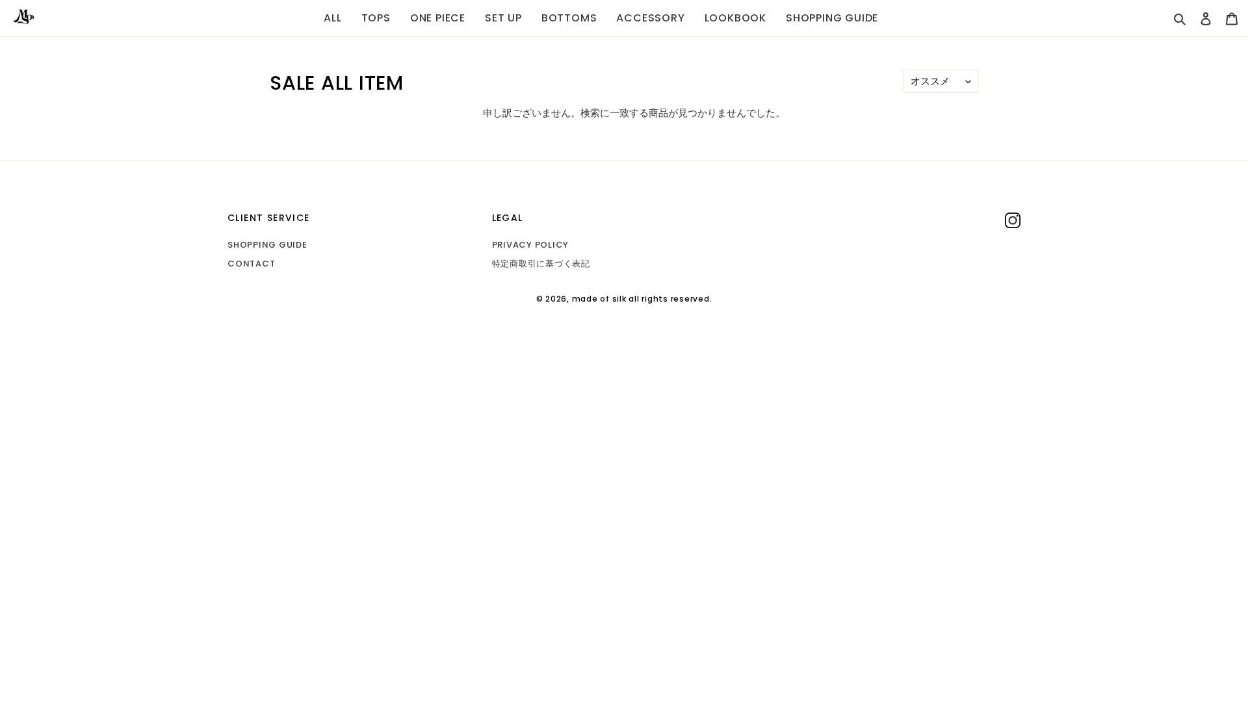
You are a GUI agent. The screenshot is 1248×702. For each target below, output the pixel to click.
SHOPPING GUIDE (267, 245)
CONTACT (251, 263)
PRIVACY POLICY (530, 245)
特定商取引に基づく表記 (541, 263)
